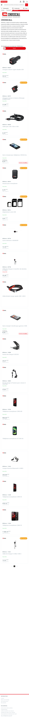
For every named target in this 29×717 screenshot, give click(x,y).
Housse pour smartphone (9, 183)
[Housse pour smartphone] (14, 175)
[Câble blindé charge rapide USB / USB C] (14, 289)
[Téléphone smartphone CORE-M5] (14, 403)
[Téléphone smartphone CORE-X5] (14, 488)
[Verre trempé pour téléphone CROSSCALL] (14, 146)
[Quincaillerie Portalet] (4, 2)
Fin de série (17, 8)
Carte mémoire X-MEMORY (10, 240)
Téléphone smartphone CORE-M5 (12, 411)
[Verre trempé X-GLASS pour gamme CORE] (14, 317)
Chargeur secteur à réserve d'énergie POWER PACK (13, 98)
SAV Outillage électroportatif (6, 715)
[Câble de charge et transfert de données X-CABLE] (14, 260)
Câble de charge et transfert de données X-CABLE (14, 269)
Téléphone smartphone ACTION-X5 (12, 438)
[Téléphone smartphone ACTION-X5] (14, 431)
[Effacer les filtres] (5, 48)
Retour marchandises (5, 699)
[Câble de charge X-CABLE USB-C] (14, 545)
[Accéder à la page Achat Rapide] (24, 2)
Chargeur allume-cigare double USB (13, 69)
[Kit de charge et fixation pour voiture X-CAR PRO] (14, 374)
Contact (2, 698)
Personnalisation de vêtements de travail (9, 713)
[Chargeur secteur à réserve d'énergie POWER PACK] (14, 89)
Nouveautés (6, 8)
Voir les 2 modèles (23, 162)
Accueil (2, 10)
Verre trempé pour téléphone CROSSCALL (14, 155)
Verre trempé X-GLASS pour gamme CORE (14, 326)
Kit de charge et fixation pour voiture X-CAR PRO (14, 383)
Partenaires (8, 10)
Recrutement (3, 702)
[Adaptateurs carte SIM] (14, 203)
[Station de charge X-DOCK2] (14, 346)
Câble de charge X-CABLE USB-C (11, 554)
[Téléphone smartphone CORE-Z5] (14, 517)
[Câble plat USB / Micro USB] (14, 118)
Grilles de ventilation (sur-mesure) (7, 710)
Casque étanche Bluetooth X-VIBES (12, 468)
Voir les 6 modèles (23, 333)
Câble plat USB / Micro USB (10, 126)
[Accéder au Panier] (27, 1)
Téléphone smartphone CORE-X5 (12, 497)
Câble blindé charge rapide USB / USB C (14, 296)
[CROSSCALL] (5, 54)
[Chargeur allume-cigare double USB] (14, 61)
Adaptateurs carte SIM (9, 212)
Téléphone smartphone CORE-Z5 (12, 525)
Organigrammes (4, 709)
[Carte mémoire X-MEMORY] (14, 232)
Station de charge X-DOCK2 (10, 354)
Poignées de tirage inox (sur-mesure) (8, 712)
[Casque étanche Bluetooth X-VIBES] (14, 460)
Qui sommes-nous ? (4, 701)
